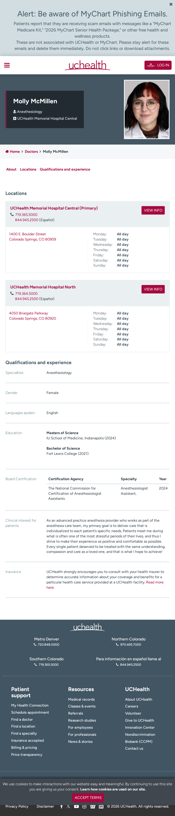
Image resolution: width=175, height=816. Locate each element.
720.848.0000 (48, 644)
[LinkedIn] (101, 805)
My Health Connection (30, 705)
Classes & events (81, 706)
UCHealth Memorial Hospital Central (47, 118)
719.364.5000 (26, 293)
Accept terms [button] (88, 797)
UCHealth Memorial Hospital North (43, 287)
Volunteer (133, 713)
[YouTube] (76, 806)
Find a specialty (24, 733)
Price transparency (26, 754)
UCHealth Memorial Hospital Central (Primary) (54, 208)
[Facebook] (61, 806)
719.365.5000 (26, 214)
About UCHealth (138, 699)
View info (153, 210)
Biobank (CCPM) (138, 741)
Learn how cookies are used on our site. (113, 789)
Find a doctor (22, 719)
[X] (68, 806)
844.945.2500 (26, 220)
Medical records (81, 699)
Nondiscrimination (140, 734)
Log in (163, 65)
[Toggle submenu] (7, 65)
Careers (131, 706)
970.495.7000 (130, 644)
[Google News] (92, 805)
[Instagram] (84, 806)
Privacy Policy (16, 806)
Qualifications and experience (65, 169)
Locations (28, 169)
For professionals (82, 734)
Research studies (82, 720)
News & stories (80, 741)
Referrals (75, 713)
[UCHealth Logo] (87, 626)
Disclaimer (45, 806)
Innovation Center (140, 727)
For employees (80, 727)
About (11, 169)
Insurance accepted (27, 740)
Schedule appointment (30, 712)
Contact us (134, 748)
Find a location (23, 726)
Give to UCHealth (139, 720)
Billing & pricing (24, 747)
